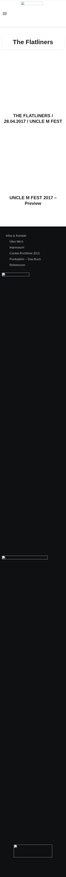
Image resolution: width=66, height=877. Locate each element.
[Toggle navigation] (5, 13)
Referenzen (17, 265)
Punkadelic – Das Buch (25, 259)
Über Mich (16, 241)
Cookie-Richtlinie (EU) (25, 253)
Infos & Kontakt (16, 235)
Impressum (17, 247)
